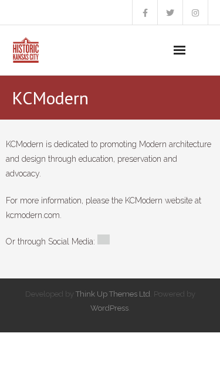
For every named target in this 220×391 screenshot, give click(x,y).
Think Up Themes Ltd (113, 294)
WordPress (109, 308)
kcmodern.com (33, 215)
